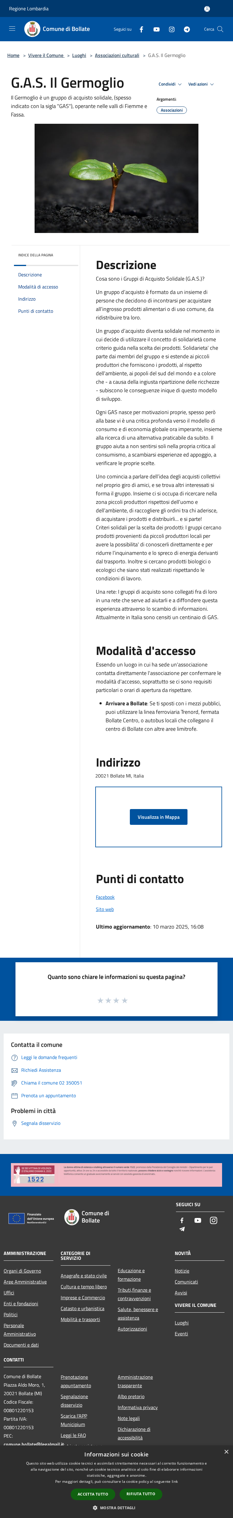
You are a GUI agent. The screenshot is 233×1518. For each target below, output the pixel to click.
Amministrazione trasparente (135, 1381)
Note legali (129, 1418)
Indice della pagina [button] (35, 255)
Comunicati (186, 1281)
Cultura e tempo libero (84, 1286)
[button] (116, 1508)
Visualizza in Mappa (159, 817)
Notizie (182, 1270)
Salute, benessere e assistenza (138, 1313)
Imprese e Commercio (83, 1297)
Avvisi (181, 1292)
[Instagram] (169, 29)
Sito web (105, 909)
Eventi (181, 1333)
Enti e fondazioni (21, 1303)
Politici (11, 1314)
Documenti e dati (21, 1344)
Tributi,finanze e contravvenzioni (134, 1294)
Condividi (167, 84)
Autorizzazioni (132, 1328)
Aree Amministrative (25, 1281)
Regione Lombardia (29, 8)
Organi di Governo (22, 1270)
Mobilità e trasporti (80, 1319)
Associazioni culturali (117, 55)
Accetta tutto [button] (93, 1494)
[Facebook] (139, 29)
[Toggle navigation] (12, 28)
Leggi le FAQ (73, 1435)
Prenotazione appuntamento (76, 1381)
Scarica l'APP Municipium (74, 1420)
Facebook (105, 897)
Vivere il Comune (46, 55)
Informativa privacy (138, 1407)
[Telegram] (184, 29)
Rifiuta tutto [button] (141, 1493)
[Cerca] (220, 29)
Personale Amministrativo (20, 1330)
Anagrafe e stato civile (84, 1275)
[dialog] (116, 1481)
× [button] (226, 1452)
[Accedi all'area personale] (207, 9)
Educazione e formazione (131, 1275)
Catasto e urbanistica (82, 1308)
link (175, 1481)
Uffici (9, 1292)
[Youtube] (154, 29)
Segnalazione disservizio (74, 1400)
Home (13, 55)
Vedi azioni (198, 84)
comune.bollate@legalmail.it (34, 1444)
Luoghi (79, 55)
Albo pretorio (131, 1396)
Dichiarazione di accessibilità (134, 1433)
